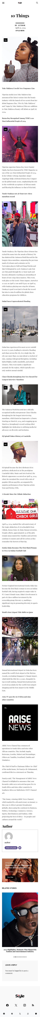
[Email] (19, 847)
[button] (14, 957)
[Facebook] (7, 1004)
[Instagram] (24, 1004)
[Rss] (33, 1004)
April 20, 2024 (20, 28)
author (21, 25)
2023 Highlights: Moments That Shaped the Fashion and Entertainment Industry (20, 950)
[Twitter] (16, 1004)
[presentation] (6, 924)
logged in (18, 971)
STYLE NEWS (20, 31)
